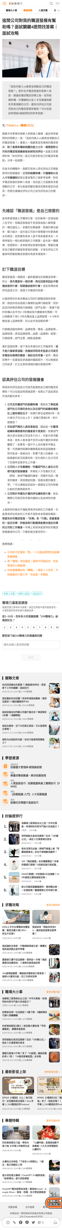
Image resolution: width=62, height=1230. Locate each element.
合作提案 (29, 1207)
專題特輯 (27, 10)
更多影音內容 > (52, 1072)
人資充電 (43, 10)
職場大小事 (11, 10)
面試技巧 (37, 593)
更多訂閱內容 (53, 905)
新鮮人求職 (9, 593)
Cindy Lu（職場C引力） (21, 125)
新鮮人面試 (23, 593)
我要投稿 (12, 1207)
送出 (31, 657)
